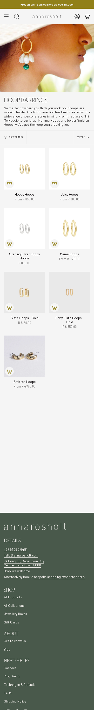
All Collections (14, 605)
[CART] (87, 16)
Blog (7, 649)
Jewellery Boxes (15, 614)
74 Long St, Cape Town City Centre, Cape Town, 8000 (24, 563)
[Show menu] (6, 16)
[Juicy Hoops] (69, 169)
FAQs (8, 693)
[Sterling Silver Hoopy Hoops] (24, 228)
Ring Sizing (12, 676)
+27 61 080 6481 (15, 549)
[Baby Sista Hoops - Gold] (69, 292)
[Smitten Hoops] (24, 356)
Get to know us (15, 641)
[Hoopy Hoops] (24, 169)
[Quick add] (9, 184)
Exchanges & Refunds (19, 684)
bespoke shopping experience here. (59, 577)
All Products (13, 597)
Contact (10, 668)
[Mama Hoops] (69, 228)
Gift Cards (11, 622)
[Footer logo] (35, 526)
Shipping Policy (15, 701)
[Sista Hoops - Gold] (24, 292)
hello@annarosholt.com (21, 555)
